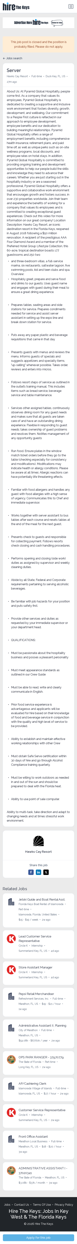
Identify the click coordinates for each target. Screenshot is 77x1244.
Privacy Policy (64, 1204)
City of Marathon (28, 1030)
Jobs (7, 1204)
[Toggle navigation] (71, 6)
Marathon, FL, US (28, 1003)
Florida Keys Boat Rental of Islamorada (41, 904)
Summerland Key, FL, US (33, 950)
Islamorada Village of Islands (35, 1088)
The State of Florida (30, 1061)
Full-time (37, 76)
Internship (37, 945)
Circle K (23, 945)
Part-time (24, 909)
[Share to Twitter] (46, 872)
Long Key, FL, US (28, 1067)
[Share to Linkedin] (38, 872)
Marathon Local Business (33, 1141)
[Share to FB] (31, 872)
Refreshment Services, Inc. (34, 998)
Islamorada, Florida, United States (38, 914)
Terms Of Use (42, 1204)
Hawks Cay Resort (17, 76)
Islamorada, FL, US (29, 1093)
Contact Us (21, 1204)
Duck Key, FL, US (55, 76)
